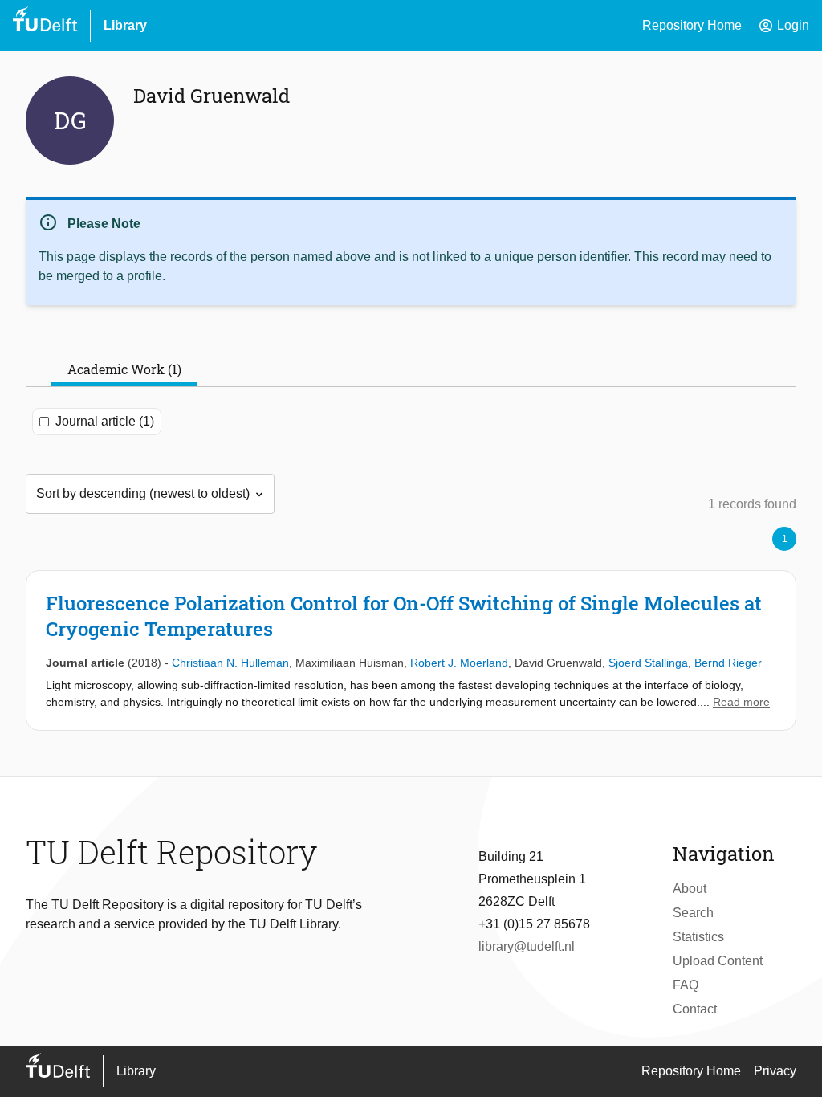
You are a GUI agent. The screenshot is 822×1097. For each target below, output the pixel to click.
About (689, 888)
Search (693, 913)
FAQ (685, 985)
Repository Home (692, 25)
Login (783, 25)
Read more (741, 701)
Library (125, 25)
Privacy (775, 1071)
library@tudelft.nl (526, 946)
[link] (411, 650)
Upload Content (718, 961)
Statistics (698, 937)
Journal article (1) (104, 421)
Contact (695, 1009)
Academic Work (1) (124, 369)
